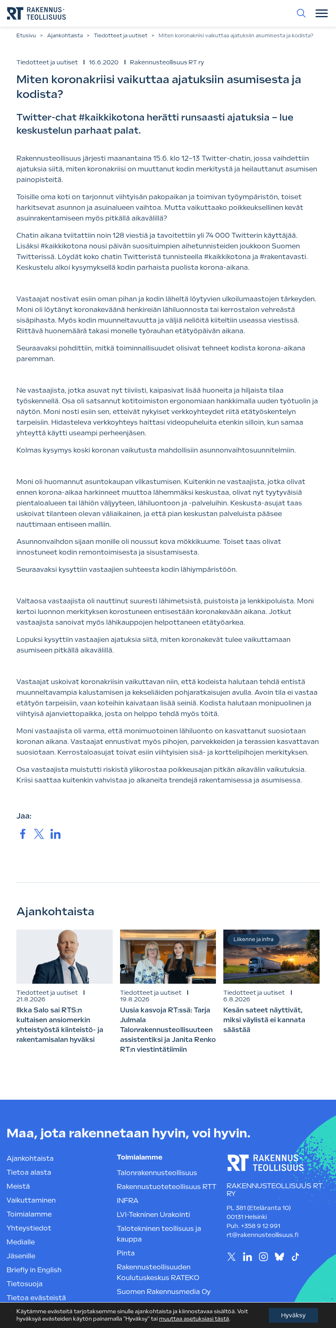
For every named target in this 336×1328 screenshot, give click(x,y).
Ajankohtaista (65, 36)
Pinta (126, 1253)
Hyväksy (293, 1315)
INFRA (127, 1201)
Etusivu (26, 36)
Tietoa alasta (29, 1172)
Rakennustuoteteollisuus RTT (166, 1187)
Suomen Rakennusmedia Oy (164, 1292)
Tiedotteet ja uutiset (121, 36)
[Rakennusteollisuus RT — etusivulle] (36, 13)
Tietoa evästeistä (36, 1298)
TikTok (295, 1256)
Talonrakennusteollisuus (157, 1173)
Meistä (18, 1186)
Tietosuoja (25, 1284)
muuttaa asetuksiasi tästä (194, 1319)
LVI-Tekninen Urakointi (153, 1215)
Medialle (21, 1242)
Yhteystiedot (29, 1228)
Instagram (263, 1256)
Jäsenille (21, 1256)
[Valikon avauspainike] (321, 13)
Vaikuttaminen (31, 1200)
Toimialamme (29, 1214)
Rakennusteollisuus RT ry (167, 62)
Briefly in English (34, 1270)
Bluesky (279, 1256)
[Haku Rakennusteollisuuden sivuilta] (301, 13)
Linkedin (247, 1256)
